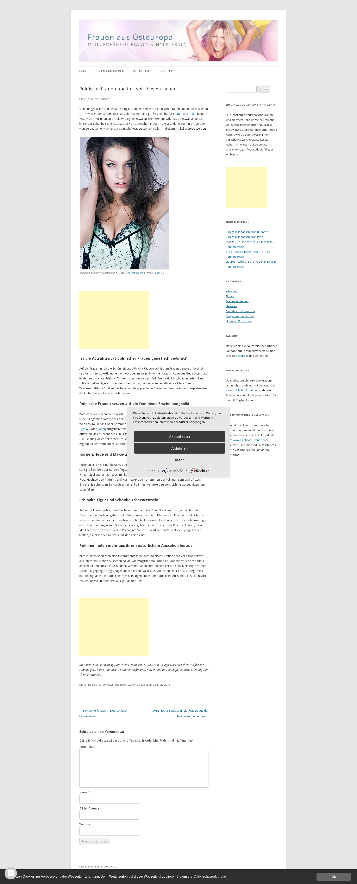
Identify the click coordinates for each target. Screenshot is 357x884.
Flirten (230, 296)
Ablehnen (179, 448)
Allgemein (232, 291)
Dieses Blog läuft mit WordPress (98, 866)
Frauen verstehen (125, 684)
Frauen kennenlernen (110, 71)
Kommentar (87, 747)
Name (84, 792)
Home (83, 71)
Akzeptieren (179, 436)
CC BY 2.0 (159, 273)
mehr (179, 460)
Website (84, 824)
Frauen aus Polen (184, 114)
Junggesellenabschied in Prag (244, 237)
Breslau (84, 429)
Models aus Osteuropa (240, 311)
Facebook (242, 356)
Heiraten (231, 306)
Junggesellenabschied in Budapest (247, 232)
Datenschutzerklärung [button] (210, 876)
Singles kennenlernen (240, 316)
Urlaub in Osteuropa (239, 321)
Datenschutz (142, 71)
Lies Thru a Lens (134, 273)
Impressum (166, 71)
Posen (101, 429)
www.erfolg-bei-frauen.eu (242, 390)
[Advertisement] (114, 320)
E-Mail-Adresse (90, 808)
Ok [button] (334, 876)
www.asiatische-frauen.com (250, 440)
